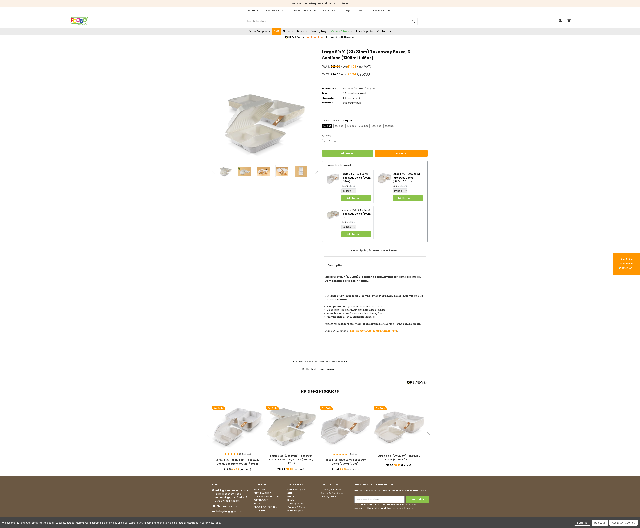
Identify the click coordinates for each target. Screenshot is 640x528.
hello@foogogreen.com (230, 511)
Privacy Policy (329, 496)
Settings (582, 522)
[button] (320, 368)
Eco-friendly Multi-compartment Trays (373, 331)
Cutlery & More (340, 31)
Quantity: (327, 135)
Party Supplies (365, 31)
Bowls (300, 31)
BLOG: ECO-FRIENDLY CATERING (375, 10)
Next (316, 169)
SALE (276, 31)
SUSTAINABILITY (274, 10)
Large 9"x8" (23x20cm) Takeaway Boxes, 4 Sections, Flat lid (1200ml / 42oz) (291, 459)
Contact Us (384, 31)
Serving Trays (319, 31)
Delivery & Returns (331, 489)
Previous (213, 169)
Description (335, 265)
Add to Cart (347, 153)
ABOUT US (253, 10)
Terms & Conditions (332, 493)
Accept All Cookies (623, 522)
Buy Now (401, 153)
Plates (286, 31)
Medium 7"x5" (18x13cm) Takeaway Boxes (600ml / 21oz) (356, 213)
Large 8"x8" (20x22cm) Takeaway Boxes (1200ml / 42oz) (406, 177)
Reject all (600, 522)
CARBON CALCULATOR (303, 10)
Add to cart (353, 198)
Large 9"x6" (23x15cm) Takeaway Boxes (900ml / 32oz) (356, 177)
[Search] (413, 21)
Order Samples (258, 31)
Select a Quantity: (338, 120)
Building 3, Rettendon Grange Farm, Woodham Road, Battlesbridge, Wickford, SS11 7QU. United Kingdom (232, 496)
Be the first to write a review (320, 369)
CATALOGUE (330, 10)
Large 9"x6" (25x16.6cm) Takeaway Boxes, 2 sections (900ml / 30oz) (237, 461)
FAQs (347, 10)
